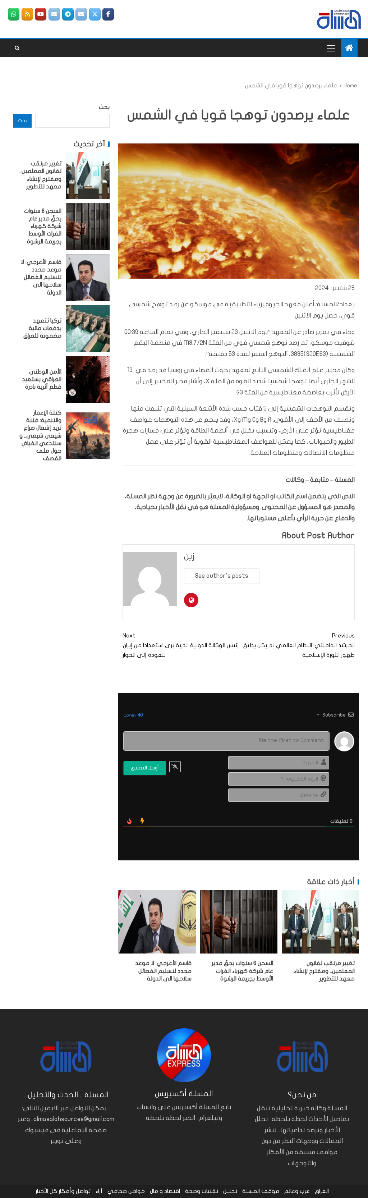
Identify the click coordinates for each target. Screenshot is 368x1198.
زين (189, 556)
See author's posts (221, 575)
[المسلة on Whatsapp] (13, 14)
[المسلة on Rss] (27, 14)
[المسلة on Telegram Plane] (68, 14)
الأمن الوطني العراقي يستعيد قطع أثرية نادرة (41, 379)
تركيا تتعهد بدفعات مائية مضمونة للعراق (42, 328)
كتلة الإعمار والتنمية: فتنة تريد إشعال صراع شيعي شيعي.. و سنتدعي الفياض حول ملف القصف (40, 436)
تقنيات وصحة (201, 1191)
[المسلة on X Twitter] (95, 14)
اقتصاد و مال (165, 1191)
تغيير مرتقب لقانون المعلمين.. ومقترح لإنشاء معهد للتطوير (324, 971)
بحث (104, 107)
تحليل (230, 1191)
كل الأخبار (46, 1191)
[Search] (17, 48)
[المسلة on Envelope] (81, 14)
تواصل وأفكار (75, 1191)
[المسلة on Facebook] (108, 14)
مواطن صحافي (126, 1191)
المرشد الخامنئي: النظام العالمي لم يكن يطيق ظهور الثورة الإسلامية (299, 645)
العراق (322, 1191)
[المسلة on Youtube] (40, 14)
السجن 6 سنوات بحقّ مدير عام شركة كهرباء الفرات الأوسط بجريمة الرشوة (242, 971)
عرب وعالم (297, 1191)
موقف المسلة (260, 1191)
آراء (99, 1191)
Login (130, 715)
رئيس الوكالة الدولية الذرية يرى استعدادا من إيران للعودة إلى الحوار (181, 645)
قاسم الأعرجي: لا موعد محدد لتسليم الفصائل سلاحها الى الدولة (163, 971)
